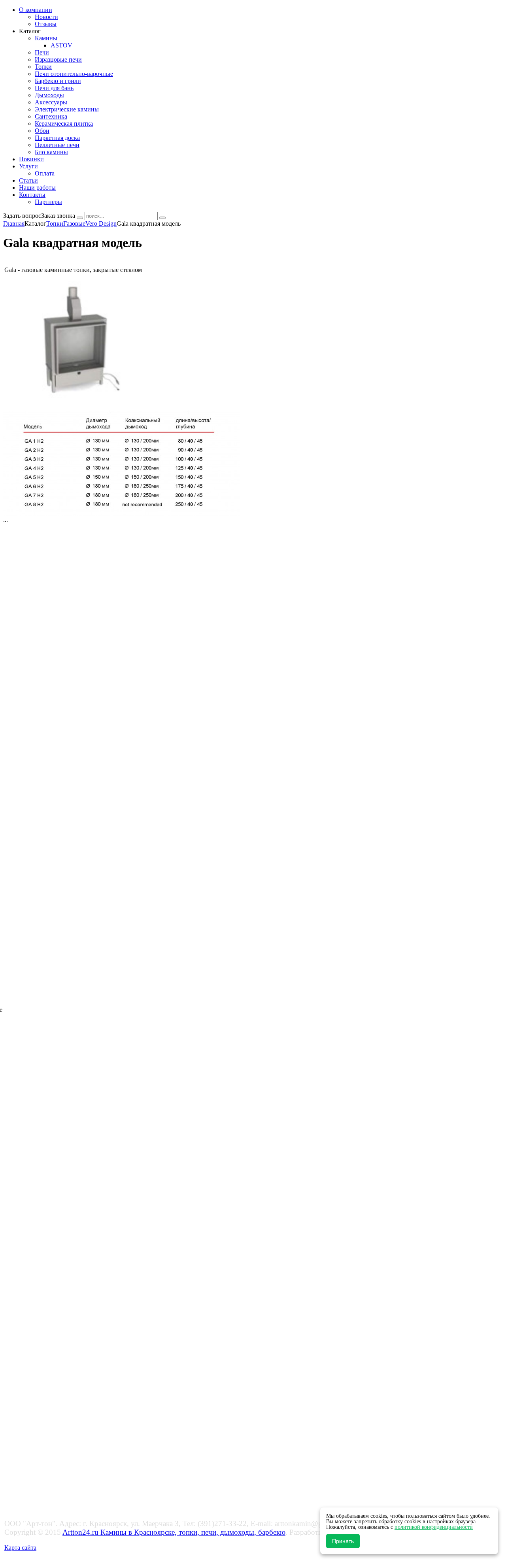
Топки (54, 223)
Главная (14, 223)
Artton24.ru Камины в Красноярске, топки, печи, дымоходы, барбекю (173, 1532)
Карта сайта (20, 1547)
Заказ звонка (58, 215)
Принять (343, 1541)
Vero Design (101, 223)
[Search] (80, 218)
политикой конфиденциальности (434, 1527)
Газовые (74, 223)
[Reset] (162, 218)
